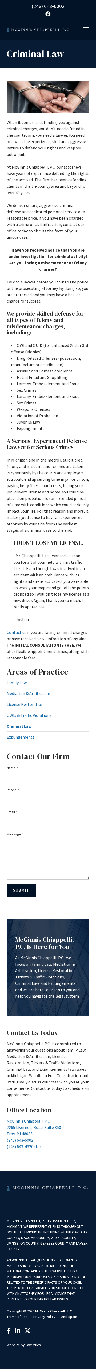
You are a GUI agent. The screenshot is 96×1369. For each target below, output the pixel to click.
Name (12, 767)
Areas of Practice (37, 671)
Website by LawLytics (24, 1344)
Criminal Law (19, 726)
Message (15, 834)
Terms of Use (17, 1316)
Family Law (17, 682)
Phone (13, 790)
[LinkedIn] (17, 1331)
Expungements (20, 737)
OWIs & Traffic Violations (29, 715)
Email (12, 812)
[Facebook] (9, 1331)
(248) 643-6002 (48, 6)
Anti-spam (69, 1316)
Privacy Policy (44, 1316)
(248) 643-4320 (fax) (25, 1146)
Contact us (16, 632)
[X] (27, 1331)
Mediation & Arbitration (28, 693)
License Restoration (25, 704)
